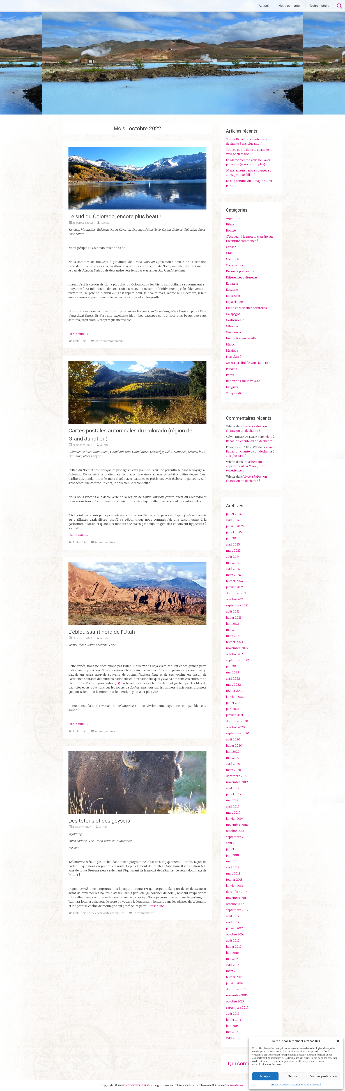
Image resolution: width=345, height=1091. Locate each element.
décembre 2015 (236, 989)
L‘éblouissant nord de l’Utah (101, 632)
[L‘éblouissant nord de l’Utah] (137, 624)
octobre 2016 (235, 934)
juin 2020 (233, 751)
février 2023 (234, 642)
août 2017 (232, 916)
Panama (231, 369)
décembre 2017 (236, 892)
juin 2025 (232, 538)
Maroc (230, 344)
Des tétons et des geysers (99, 821)
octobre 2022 (235, 654)
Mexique (232, 350)
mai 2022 (232, 672)
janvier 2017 (234, 928)
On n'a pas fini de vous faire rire (248, 363)
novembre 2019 (237, 782)
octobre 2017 (235, 904)
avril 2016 (232, 965)
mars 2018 (233, 873)
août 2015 (232, 1013)
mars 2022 (233, 684)
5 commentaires (104, 731)
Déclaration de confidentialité (306, 1084)
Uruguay (232, 387)
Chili (229, 253)
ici (117, 683)
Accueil (264, 6)
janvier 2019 (234, 818)
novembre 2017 (237, 898)
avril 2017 (232, 922)
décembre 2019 (236, 776)
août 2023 (233, 611)
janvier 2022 (235, 697)
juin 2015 (232, 1026)
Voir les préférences (324, 1076)
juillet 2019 (233, 794)
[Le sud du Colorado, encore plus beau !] (137, 208)
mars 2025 (233, 550)
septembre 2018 (237, 837)
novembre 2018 (237, 824)
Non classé (233, 356)
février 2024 (234, 581)
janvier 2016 (234, 983)
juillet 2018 (233, 849)
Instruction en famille (241, 338)
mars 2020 (233, 770)
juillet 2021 (234, 703)
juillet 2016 (233, 946)
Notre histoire (320, 6)
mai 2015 (232, 1032)
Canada (231, 247)
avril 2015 (232, 1038)
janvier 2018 (234, 885)
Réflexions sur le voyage (243, 381)
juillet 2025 (234, 532)
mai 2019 (232, 800)
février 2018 (234, 879)
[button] (338, 1041)
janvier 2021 (234, 715)
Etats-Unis (79, 341)
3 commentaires (104, 542)
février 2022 (234, 690)
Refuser (293, 1076)
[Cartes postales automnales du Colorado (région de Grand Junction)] (137, 422)
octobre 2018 (235, 831)
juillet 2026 (234, 514)
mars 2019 (233, 812)
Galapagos (233, 314)
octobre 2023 (235, 599)
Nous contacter (290, 6)
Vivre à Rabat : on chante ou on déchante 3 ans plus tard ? (250, 451)
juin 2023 (232, 623)
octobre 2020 (235, 727)
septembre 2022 (237, 660)
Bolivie (231, 230)
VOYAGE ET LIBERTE (33, 5)
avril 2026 (233, 520)
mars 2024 (233, 575)
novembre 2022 (237, 648)
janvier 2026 (235, 526)
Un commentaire (143, 913)
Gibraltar (232, 326)
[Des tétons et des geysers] (137, 812)
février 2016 (234, 977)
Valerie (104, 222)
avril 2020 (233, 764)
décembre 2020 (237, 721)
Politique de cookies (279, 1084)
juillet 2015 (233, 1019)
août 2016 (232, 940)
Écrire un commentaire (109, 341)
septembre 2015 (237, 1007)
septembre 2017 (237, 910)
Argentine (233, 218)
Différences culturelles (242, 277)
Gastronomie (235, 320)
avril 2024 (233, 569)
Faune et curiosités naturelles (105, 913)
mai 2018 (232, 861)
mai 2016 (232, 959)
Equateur (232, 283)
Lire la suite (78, 334)
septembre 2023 (237, 605)
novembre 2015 (237, 995)
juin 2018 (232, 855)
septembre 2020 (237, 733)
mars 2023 (233, 636)
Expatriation (234, 302)
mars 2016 (233, 971)
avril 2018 (232, 867)
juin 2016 (232, 952)
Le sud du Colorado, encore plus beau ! (114, 216)
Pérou (230, 375)
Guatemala (233, 332)
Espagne (232, 289)
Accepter (265, 1076)
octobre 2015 (235, 1001)
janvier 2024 (234, 587)
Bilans (230, 224)
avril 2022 (233, 678)
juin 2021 (232, 709)
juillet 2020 (234, 745)
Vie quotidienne (237, 393)
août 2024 (233, 556)
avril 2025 (233, 544)
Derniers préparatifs (240, 271)
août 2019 (232, 788)
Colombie (233, 259)
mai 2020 (232, 757)
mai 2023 (232, 630)
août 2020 (233, 739)
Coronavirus (234, 265)
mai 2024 (232, 562)
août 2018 (232, 843)
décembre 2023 (236, 593)
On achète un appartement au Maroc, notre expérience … (246, 466)
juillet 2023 (234, 617)
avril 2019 (232, 806)
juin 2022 (233, 666)
